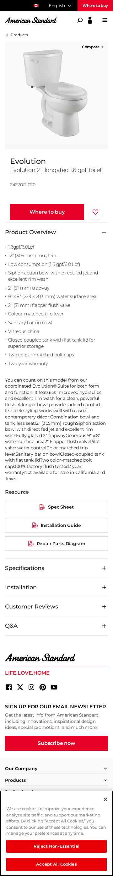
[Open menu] (105, 20)
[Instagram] (31, 687)
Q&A (11, 625)
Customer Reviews (31, 606)
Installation (21, 587)
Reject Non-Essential (56, 846)
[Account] (90, 20)
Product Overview (30, 232)
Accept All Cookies (56, 864)
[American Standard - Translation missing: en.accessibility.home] (56, 657)
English (57, 6)
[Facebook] (9, 687)
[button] (93, 46)
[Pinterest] (42, 687)
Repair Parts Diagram (61, 543)
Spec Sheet (60, 507)
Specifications (24, 568)
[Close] (105, 799)
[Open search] (80, 20)
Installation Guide (61, 525)
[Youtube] (54, 687)
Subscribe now (56, 743)
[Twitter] (20, 687)
